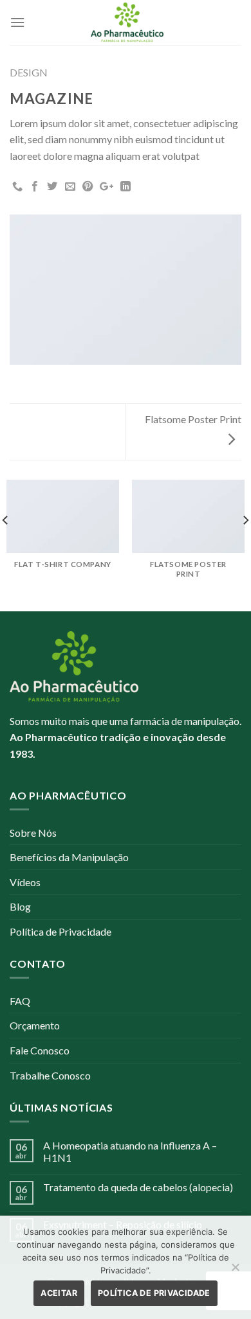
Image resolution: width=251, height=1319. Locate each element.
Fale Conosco (40, 1050)
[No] (234, 1271)
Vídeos (25, 882)
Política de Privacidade (60, 931)
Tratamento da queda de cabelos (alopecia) (138, 1187)
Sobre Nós (33, 832)
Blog (20, 906)
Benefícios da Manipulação (69, 857)
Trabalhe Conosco (50, 1075)
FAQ (20, 1001)
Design (29, 72)
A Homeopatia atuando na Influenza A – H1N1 (130, 1151)
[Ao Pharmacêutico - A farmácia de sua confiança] (127, 22)
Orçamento (35, 1025)
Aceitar (59, 1293)
